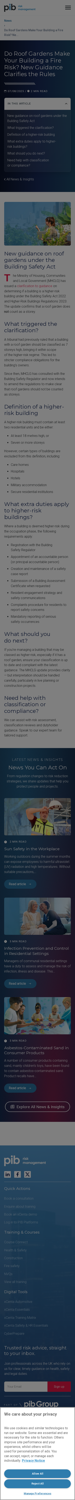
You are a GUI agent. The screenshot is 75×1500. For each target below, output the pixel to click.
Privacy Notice (33, 1461)
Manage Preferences (37, 1493)
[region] (37, 1453)
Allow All (37, 1473)
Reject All (37, 1483)
